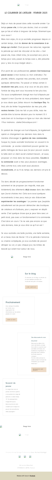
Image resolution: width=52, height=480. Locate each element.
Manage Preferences (23, 452)
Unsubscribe (10, 452)
